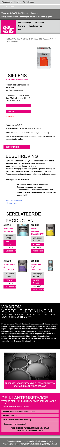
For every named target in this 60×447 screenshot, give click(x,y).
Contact (34, 13)
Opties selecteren (11, 251)
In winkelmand (11, 287)
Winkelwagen (28, 2)
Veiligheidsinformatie (14, 200)
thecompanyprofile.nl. (24, 444)
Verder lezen (38, 251)
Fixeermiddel (39, 39)
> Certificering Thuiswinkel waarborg (17, 420)
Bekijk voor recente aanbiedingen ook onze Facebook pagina (26, 17)
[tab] (16, 147)
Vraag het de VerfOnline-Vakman (14, 13)
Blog (19, 29)
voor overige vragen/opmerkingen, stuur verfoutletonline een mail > (30, 429)
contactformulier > (16, 139)
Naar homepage (24, 23)
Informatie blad (11, 203)
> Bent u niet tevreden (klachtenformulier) (19, 411)
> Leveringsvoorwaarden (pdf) (14, 424)
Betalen (17, 2)
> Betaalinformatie (10, 415)
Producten (39, 23)
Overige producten (22, 39)
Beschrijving (12, 147)
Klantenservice (35, 26)
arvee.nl (54, 444)
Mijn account (6, 2)
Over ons (21, 26)
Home (8, 39)
